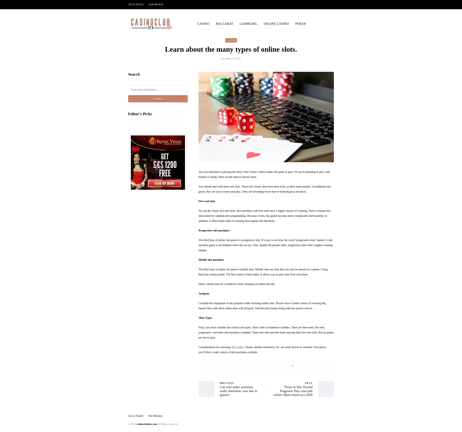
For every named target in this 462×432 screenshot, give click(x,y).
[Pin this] (322, 366)
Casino (203, 23)
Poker (300, 23)
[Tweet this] (309, 366)
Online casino (276, 23)
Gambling (248, 23)
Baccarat (224, 23)
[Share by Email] (331, 366)
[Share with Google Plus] (313, 366)
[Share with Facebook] (304, 366)
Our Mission (156, 4)
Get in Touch (135, 4)
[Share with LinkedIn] (318, 366)
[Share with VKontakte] (327, 366)
